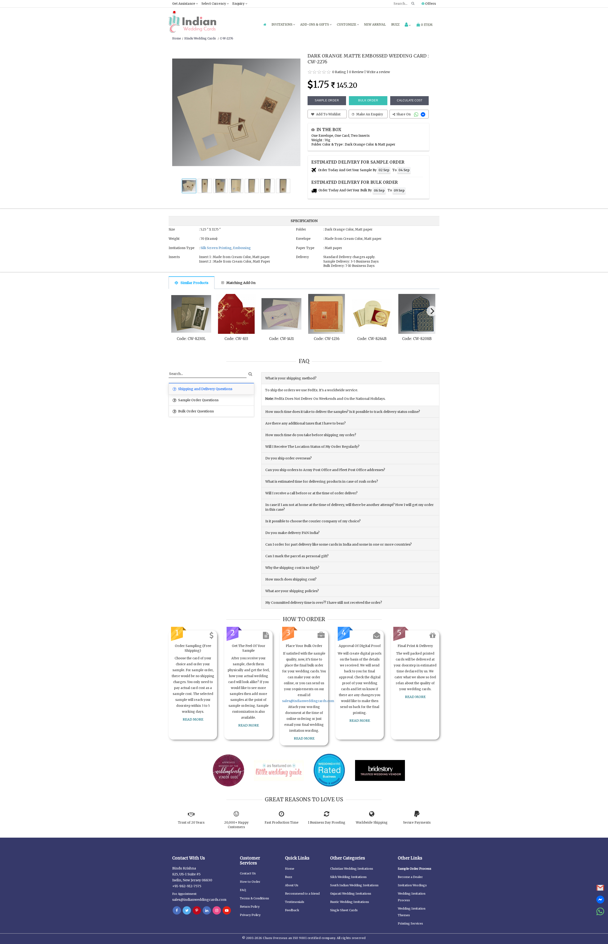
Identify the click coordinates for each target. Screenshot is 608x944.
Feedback (292, 910)
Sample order (327, 100)
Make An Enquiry (369, 114)
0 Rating (339, 72)
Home (289, 868)
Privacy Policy (250, 915)
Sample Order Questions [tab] (197, 400)
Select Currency (214, 4)
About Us (291, 885)
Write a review (378, 72)
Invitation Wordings (412, 885)
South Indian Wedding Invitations (354, 885)
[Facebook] (176, 910)
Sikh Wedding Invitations (348, 877)
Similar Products (194, 283)
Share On (403, 114)
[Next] (432, 311)
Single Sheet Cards (344, 910)
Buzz (395, 25)
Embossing (242, 248)
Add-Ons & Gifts (315, 25)
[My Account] (407, 25)
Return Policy (250, 906)
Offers (430, 3)
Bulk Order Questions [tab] (195, 411)
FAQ (243, 890)
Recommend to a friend (302, 893)
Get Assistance (184, 4)
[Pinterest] (196, 910)
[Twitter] (186, 910)
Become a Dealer (410, 877)
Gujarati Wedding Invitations (350, 893)
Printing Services (410, 923)
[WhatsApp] (417, 114)
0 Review (356, 72)
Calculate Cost (409, 100)
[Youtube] (226, 910)
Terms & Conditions (254, 898)
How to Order (250, 881)
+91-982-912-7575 (186, 886)
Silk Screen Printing (216, 248)
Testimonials (294, 902)
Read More (193, 719)
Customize (347, 25)
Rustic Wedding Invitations (349, 902)
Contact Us (248, 873)
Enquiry (238, 4)
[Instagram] (216, 910)
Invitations (282, 25)
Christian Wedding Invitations (351, 868)
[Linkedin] (206, 910)
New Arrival (375, 25)
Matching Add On (241, 283)
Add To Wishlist (328, 114)
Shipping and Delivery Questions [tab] (204, 389)
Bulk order (368, 100)
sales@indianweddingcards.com (308, 701)
